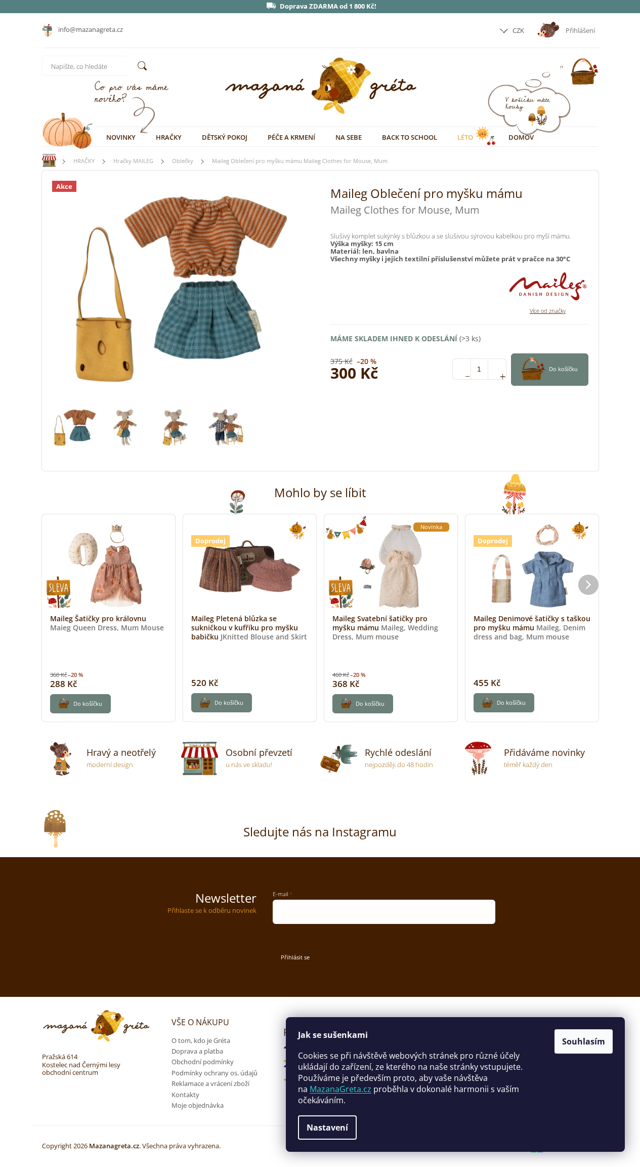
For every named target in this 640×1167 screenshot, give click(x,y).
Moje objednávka (198, 1105)
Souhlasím (583, 1041)
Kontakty (185, 1094)
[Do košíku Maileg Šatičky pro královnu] (80, 703)
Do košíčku (563, 369)
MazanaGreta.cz (340, 1089)
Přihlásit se (295, 957)
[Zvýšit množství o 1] (497, 369)
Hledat (142, 66)
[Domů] (44, 161)
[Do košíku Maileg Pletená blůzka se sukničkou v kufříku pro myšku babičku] (221, 702)
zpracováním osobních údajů (429, 935)
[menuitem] (121, 137)
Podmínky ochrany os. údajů (215, 1072)
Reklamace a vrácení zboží (210, 1083)
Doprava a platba (197, 1051)
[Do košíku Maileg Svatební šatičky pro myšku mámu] (362, 703)
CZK (517, 30)
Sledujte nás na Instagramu (320, 831)
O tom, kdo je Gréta (201, 1040)
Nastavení (327, 1127)
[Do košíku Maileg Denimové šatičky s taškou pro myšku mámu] (504, 702)
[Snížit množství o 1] (462, 369)
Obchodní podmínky (203, 1061)
